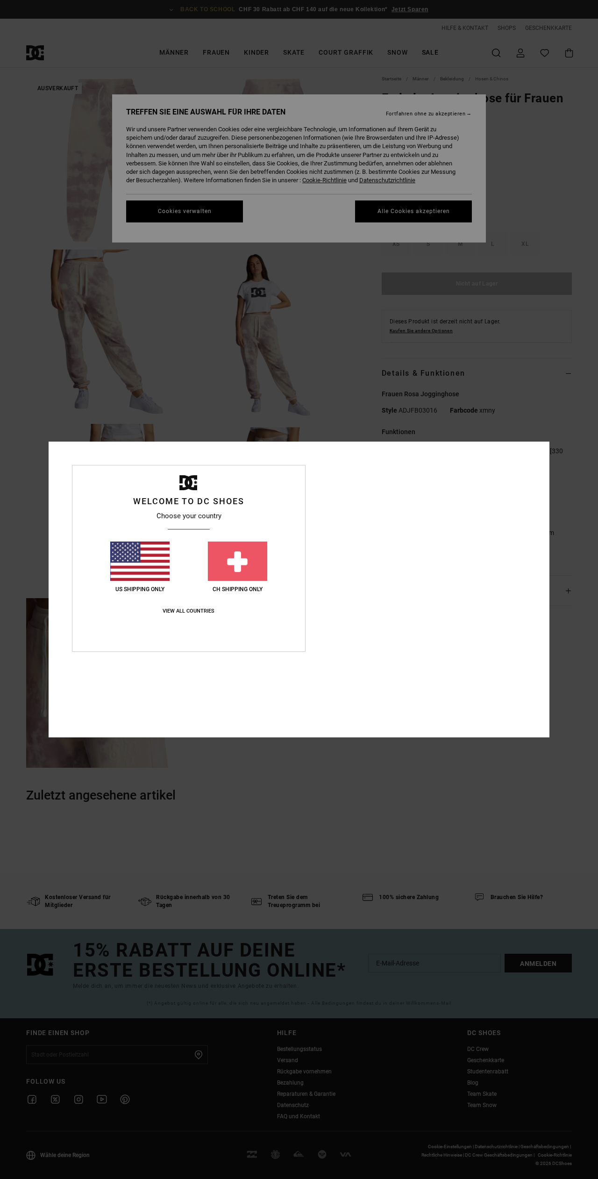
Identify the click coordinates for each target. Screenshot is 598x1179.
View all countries (188, 611)
